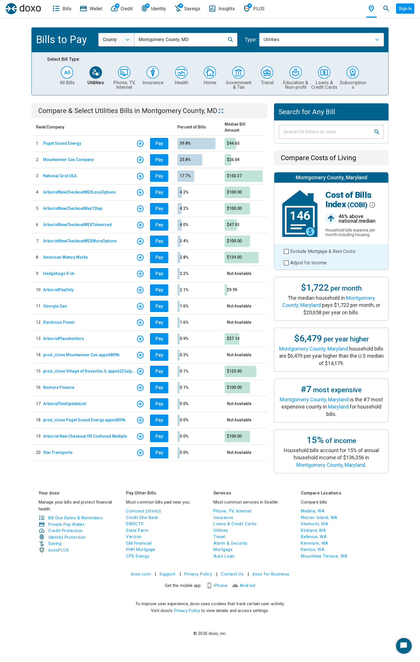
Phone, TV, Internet (232, 511)
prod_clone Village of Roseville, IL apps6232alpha (89, 371)
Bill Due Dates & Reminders (75, 517)
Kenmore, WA (314, 543)
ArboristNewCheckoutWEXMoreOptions (80, 241)
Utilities (220, 530)
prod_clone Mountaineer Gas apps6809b (81, 355)
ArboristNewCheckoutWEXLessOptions (79, 192)
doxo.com (141, 574)
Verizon (134, 536)
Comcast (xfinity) (143, 511)
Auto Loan (224, 556)
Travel (219, 536)
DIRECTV (135, 523)
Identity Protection (67, 537)
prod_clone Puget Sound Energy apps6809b (84, 420)
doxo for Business (270, 574)
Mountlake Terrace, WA (324, 556)
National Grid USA (60, 176)
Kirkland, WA (313, 530)
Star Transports (58, 452)
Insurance (223, 517)
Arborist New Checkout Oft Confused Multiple (85, 436)
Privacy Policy (198, 574)
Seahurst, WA (314, 523)
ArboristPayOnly (58, 289)
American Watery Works (65, 257)
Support (167, 574)
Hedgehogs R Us (59, 273)
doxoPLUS (58, 550)
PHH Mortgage (140, 549)
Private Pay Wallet (66, 524)
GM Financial (138, 543)
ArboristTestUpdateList (64, 403)
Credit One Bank (142, 517)
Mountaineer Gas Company (68, 159)
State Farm (137, 530)
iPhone (220, 585)
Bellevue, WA (314, 536)
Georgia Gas (55, 306)
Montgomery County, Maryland (313, 349)
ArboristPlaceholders (63, 338)
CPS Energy (137, 556)
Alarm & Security (230, 543)
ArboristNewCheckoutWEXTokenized (77, 224)
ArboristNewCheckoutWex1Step (72, 208)
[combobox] (116, 40)
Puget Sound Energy (62, 143)
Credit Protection (65, 530)
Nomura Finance (58, 387)
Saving (54, 543)
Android (247, 585)
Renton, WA (312, 549)
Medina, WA (312, 511)
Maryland (338, 407)
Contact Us (232, 574)
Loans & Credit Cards (235, 523)
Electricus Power (59, 322)
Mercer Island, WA (319, 517)
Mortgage (223, 549)
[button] (230, 39)
